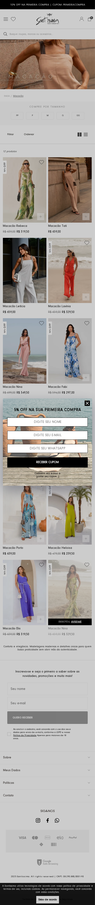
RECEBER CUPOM (47, 462)
